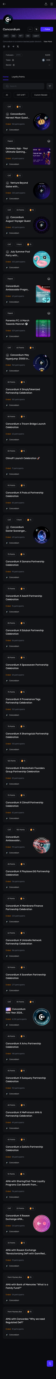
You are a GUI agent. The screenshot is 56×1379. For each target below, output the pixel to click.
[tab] (5, 77)
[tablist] (28, 77)
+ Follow (47, 29)
